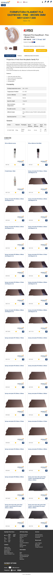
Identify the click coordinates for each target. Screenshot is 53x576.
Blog (21, 553)
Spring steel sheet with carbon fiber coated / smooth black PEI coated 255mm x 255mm (13, 506)
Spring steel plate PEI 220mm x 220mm (37, 338)
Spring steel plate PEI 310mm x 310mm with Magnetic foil (37, 255)
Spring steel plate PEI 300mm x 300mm (37, 393)
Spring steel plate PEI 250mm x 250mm (14, 393)
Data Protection (23, 545)
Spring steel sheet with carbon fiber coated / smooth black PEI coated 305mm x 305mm (37, 506)
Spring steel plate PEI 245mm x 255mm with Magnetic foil (14, 227)
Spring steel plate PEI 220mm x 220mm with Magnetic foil (14, 199)
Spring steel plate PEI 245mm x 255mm (37, 365)
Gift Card (21, 541)
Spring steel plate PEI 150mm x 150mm (14, 338)
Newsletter (22, 559)
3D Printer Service (39, 534)
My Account (37, 544)
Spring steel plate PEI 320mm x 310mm (37, 421)
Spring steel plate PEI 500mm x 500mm (14, 477)
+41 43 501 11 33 (10, 554)
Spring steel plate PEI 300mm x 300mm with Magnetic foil (14, 255)
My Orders (37, 545)
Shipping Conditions (24, 534)
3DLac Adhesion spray (10, 143)
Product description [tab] (10, 55)
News (21, 552)
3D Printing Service (39, 536)
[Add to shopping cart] (23, 165)
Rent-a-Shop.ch (28, 574)
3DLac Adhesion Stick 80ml (34, 143)
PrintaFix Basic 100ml (10, 171)
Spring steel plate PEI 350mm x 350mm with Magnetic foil (37, 283)
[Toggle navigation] (5, 5)
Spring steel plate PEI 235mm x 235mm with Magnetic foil (37, 199)
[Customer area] (43, 2)
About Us (21, 537)
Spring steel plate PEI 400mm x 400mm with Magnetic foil (14, 310)
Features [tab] (20, 55)
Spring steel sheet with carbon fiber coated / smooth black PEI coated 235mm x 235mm (37, 478)
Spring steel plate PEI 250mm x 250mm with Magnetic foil (37, 227)
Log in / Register (38, 543)
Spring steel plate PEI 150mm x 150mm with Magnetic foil (37, 171)
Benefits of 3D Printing (24, 555)
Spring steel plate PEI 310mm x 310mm (14, 421)
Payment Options (23, 536)
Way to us (22, 540)
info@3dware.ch (9, 552)
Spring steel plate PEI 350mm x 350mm (14, 449)
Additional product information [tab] (31, 55)
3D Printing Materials (24, 556)
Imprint (21, 544)
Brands (21, 557)
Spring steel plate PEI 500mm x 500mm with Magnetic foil (37, 310)
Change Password (39, 547)
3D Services (37, 537)
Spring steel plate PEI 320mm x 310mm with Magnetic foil (14, 283)
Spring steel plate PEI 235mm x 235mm (14, 365)
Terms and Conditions (24, 542)
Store (21, 538)
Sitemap (21, 546)
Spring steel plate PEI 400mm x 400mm (37, 449)
